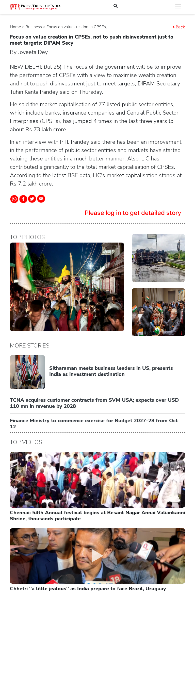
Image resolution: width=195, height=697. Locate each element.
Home (15, 27)
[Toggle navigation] (178, 7)
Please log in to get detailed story (133, 212)
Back (180, 26)
